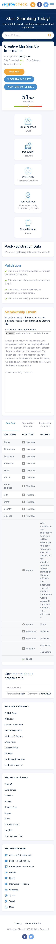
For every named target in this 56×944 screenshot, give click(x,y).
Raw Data (11, 423)
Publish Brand (11, 713)
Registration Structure (28, 425)
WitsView (9, 719)
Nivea (7, 818)
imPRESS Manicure (13, 765)
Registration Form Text (45, 425)
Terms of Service (33, 923)
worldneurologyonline (15, 759)
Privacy (18, 923)
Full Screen (10, 334)
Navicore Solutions (14, 736)
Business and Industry (19, 861)
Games (12, 872)
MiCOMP (9, 753)
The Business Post (14, 836)
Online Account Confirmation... (22, 329)
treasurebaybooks (13, 730)
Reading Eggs (11, 807)
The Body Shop (12, 824)
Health (12, 878)
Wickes (8, 801)
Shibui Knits (10, 742)
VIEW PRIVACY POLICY (19, 79)
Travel (12, 901)
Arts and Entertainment (20, 855)
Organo (8, 813)
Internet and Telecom (19, 884)
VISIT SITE (14, 71)
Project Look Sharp (14, 724)
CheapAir (9, 784)
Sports (12, 895)
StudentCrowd (11, 748)
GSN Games (10, 790)
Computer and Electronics (21, 866)
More (11, 907)
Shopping (13, 890)
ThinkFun (9, 795)
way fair (8, 830)
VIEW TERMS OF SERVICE (20, 87)
